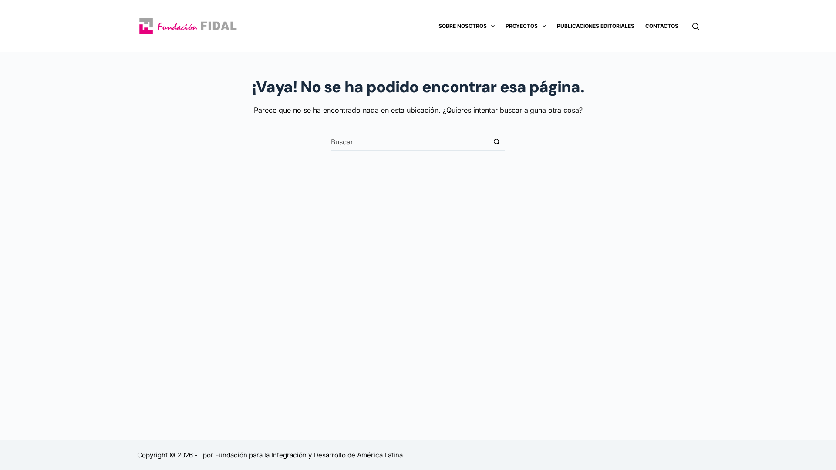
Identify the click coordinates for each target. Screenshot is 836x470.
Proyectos (522, 26)
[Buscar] (695, 26)
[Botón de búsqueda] (496, 141)
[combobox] (409, 142)
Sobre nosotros (462, 26)
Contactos (661, 26)
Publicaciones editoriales (595, 26)
